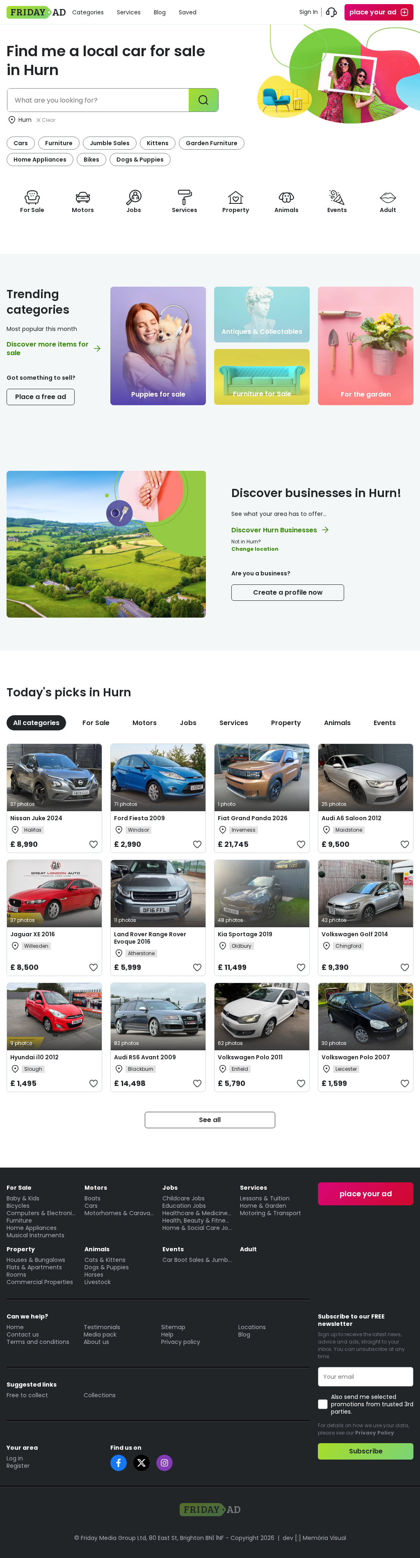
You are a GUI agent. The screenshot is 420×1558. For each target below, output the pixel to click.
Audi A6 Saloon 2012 (351, 818)
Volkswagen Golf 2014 (355, 934)
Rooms (16, 1274)
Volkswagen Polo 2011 (250, 1057)
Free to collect (27, 1395)
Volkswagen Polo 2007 (356, 1057)
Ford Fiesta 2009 (139, 818)
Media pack (100, 1334)
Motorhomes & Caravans (119, 1213)
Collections (100, 1395)
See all (210, 1120)
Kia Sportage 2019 (245, 934)
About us (96, 1342)
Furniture (59, 143)
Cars (21, 143)
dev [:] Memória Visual (314, 1538)
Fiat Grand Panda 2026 (253, 818)
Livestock (97, 1282)
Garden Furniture (211, 143)
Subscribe (366, 1451)
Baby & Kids (23, 1198)
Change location (254, 548)
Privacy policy (180, 1342)
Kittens (158, 143)
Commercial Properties (40, 1282)
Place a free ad (40, 396)
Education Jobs (184, 1205)
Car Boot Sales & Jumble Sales (197, 1260)
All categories (36, 723)
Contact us (23, 1334)
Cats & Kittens (105, 1260)
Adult (248, 1249)
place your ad (372, 12)
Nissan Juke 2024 (36, 818)
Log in (15, 1458)
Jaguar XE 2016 (32, 934)
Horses (93, 1274)
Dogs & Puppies (140, 159)
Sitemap (173, 1327)
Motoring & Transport (270, 1213)
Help (167, 1334)
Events (385, 723)
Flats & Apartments (34, 1267)
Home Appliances (40, 159)
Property (286, 723)
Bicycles (18, 1205)
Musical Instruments (35, 1235)
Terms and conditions (38, 1342)
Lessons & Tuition (265, 1198)
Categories (88, 12)
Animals (337, 723)
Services (129, 12)
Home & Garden (263, 1205)
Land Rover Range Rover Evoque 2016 (150, 938)
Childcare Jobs (183, 1198)
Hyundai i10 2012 (34, 1057)
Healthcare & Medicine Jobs (197, 1213)
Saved (187, 12)
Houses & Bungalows (36, 1260)
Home (15, 1327)
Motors (144, 723)
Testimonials (102, 1327)
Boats (92, 1198)
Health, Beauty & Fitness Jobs (197, 1220)
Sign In (308, 12)
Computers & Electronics (41, 1213)
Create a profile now (288, 592)
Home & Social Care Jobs (197, 1228)
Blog (160, 12)
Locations (252, 1327)
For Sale (96, 723)
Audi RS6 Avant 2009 (145, 1057)
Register (18, 1466)
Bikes (91, 159)
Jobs (188, 723)
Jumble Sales (110, 143)
